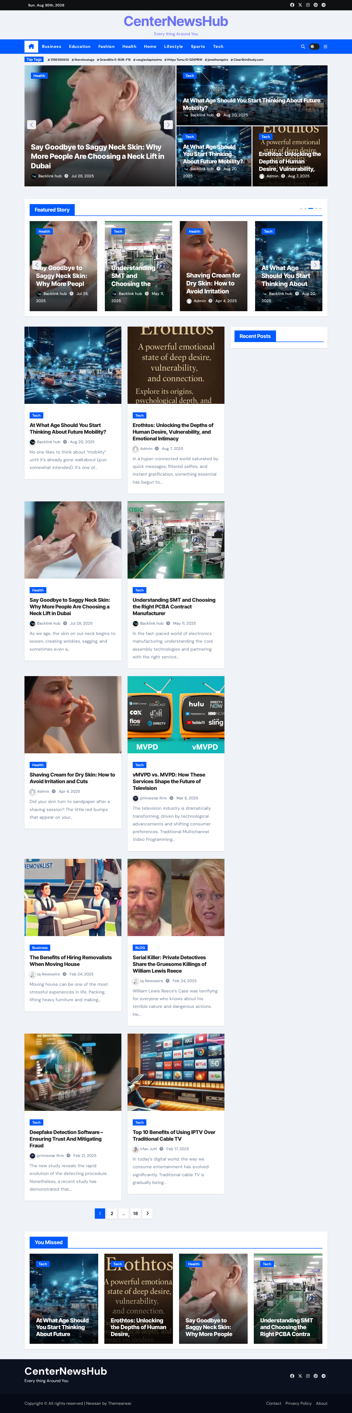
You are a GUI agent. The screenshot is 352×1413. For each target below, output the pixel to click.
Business (51, 46)
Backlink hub (50, 176)
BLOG (140, 947)
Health (129, 46)
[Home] (31, 47)
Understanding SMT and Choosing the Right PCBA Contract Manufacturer (174, 606)
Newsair (93, 1403)
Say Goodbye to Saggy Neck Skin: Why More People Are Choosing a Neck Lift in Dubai (97, 156)
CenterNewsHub (176, 21)
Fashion (106, 46)
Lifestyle (173, 46)
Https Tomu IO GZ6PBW (184, 60)
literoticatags (84, 60)
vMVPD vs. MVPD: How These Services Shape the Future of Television (169, 781)
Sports (198, 46)
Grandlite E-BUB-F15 (115, 60)
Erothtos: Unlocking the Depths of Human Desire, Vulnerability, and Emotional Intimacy (173, 432)
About (322, 1403)
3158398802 (60, 60)
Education (80, 46)
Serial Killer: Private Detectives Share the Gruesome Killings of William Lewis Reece (169, 964)
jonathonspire (218, 60)
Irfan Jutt (149, 1149)
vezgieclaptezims (149, 60)
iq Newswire (49, 974)
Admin (273, 176)
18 (135, 1213)
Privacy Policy (299, 1403)
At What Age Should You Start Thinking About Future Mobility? (213, 154)
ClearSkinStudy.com (248, 60)
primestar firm (154, 798)
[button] (325, 46)
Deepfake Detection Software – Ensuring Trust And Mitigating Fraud (66, 1139)
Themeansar (119, 1403)
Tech (218, 46)
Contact (273, 1403)
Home (150, 46)
